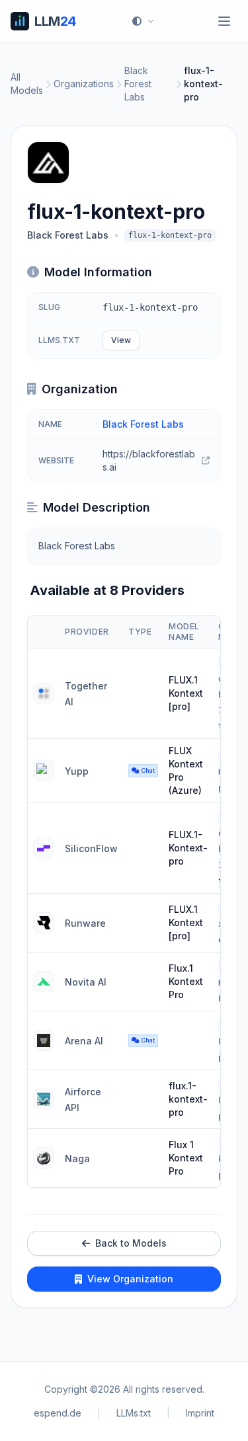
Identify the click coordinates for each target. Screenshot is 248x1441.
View (121, 340)
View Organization (130, 1278)
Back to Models (131, 1243)
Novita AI (85, 982)
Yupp (77, 771)
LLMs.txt (133, 1413)
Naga (77, 1158)
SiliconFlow (91, 848)
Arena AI (84, 1040)
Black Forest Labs (137, 83)
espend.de (57, 1413)
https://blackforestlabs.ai (149, 460)
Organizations (84, 83)
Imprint (200, 1413)
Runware (85, 923)
